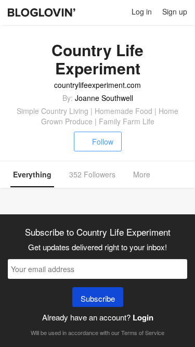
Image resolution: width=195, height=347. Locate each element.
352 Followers (92, 174)
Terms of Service (142, 332)
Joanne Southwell (104, 98)
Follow (102, 141)
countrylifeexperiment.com (97, 85)
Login (143, 317)
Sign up (174, 11)
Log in (142, 11)
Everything (32, 174)
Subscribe (98, 298)
